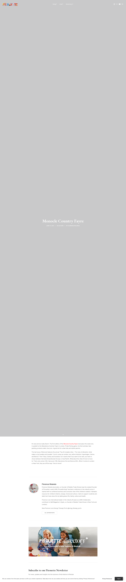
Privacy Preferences (107, 578)
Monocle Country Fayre (71, 444)
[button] (114, 4)
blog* (55, 4)
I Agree (119, 578)
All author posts (50, 512)
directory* (69, 4)
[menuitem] (55, 4)
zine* (61, 4)
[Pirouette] (10, 4)
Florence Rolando (74, 225)
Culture (60, 225)
